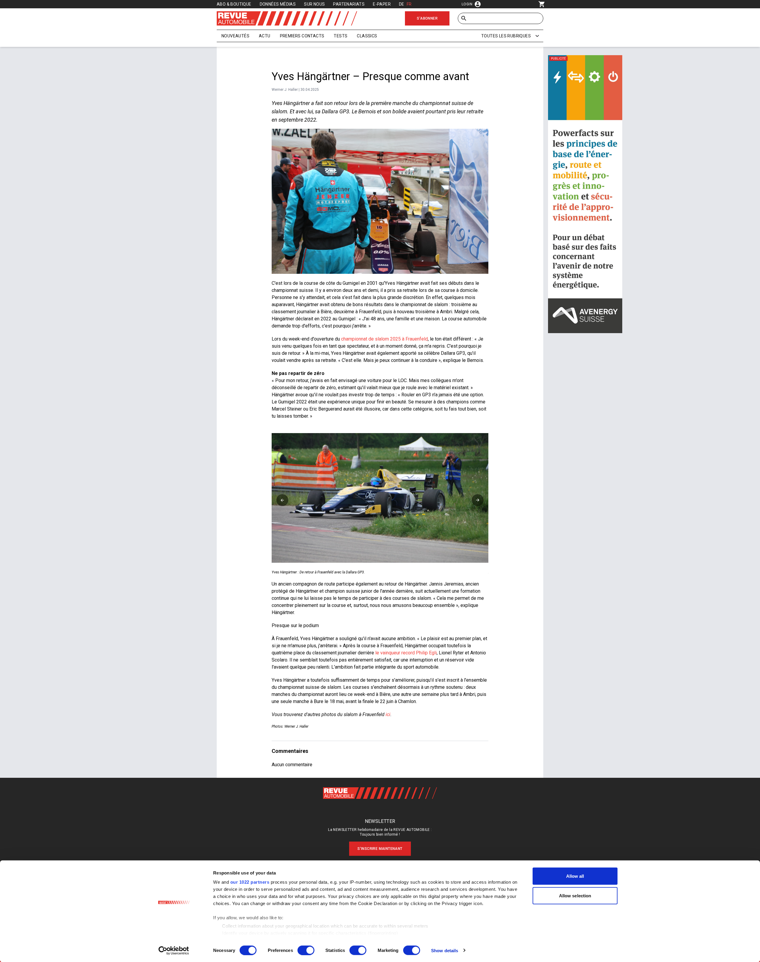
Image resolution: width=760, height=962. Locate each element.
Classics (367, 36)
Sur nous (314, 4)
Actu (264, 36)
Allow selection (575, 895)
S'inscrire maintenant (379, 849)
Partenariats (349, 4)
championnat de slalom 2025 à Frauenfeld (384, 339)
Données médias (278, 4)
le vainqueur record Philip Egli (406, 653)
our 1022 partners (250, 882)
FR (409, 4)
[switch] (305, 950)
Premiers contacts (302, 36)
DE (401, 4)
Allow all (575, 876)
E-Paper (382, 4)
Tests (340, 36)
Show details (444, 950)
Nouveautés (235, 36)
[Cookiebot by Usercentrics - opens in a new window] (174, 950)
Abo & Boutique (234, 4)
